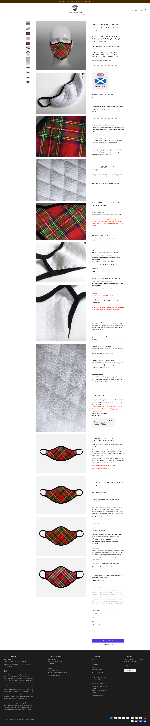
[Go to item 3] (28, 33)
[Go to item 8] (28, 61)
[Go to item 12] (28, 82)
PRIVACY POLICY (96, 664)
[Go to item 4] (28, 38)
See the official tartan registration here (101, 60)
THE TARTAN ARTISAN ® (99, 22)
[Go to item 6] (28, 48)
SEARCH (94, 699)
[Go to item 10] (28, 72)
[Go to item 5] (28, 43)
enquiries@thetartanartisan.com (60, 672)
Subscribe (129, 670)
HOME (93, 659)
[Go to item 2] (28, 28)
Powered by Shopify (28, 719)
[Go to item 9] (28, 68)
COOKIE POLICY (96, 667)
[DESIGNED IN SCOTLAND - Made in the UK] (100, 81)
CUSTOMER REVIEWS (97, 662)
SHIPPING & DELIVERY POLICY (100, 675)
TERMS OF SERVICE (97, 670)
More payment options (108, 644)
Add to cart (108, 636)
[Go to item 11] (28, 77)
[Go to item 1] (28, 23)
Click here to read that (97, 98)
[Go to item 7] (28, 53)
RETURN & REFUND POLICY (99, 672)
